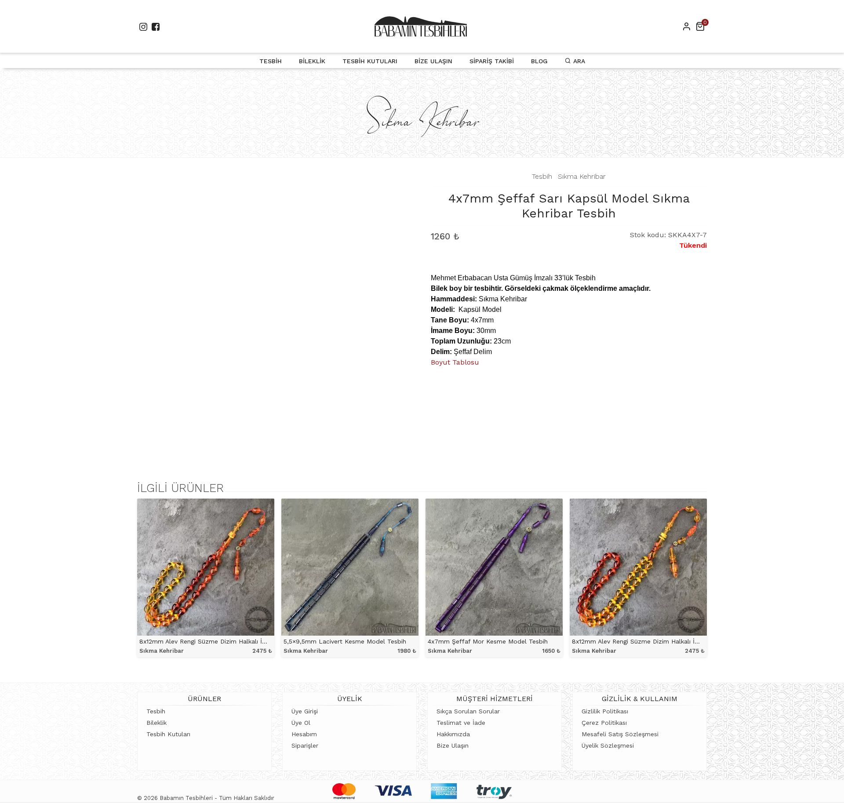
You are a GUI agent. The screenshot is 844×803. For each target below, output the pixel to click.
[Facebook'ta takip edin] (155, 26)
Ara (578, 61)
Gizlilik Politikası (605, 711)
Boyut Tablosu (455, 362)
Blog (539, 61)
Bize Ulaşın (433, 61)
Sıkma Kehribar (582, 176)
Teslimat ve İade (461, 722)
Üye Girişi (304, 711)
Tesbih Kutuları (369, 61)
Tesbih (270, 61)
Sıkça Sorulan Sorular (468, 711)
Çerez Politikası (604, 722)
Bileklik (312, 61)
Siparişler (304, 745)
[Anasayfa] (421, 26)
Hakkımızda (453, 734)
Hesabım (304, 734)
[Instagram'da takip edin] (143, 26)
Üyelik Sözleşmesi (608, 745)
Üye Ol (300, 722)
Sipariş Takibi (491, 61)
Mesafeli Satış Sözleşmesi (620, 734)
